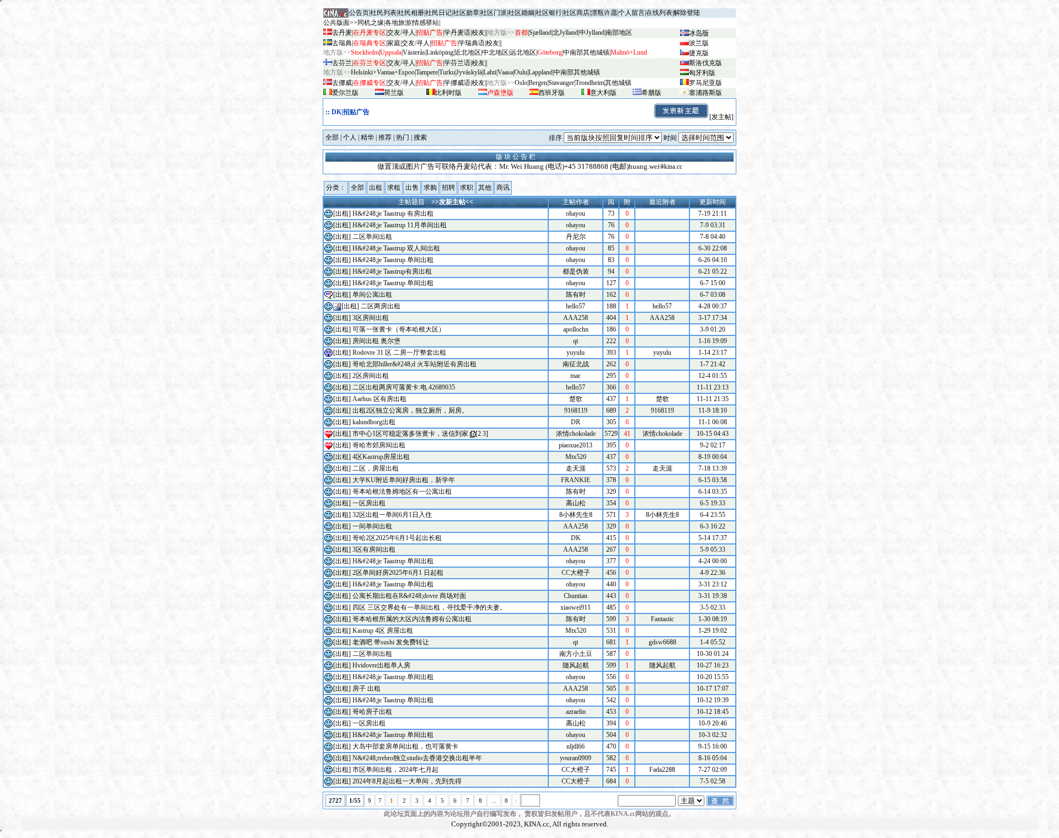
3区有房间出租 (373, 549)
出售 (412, 187)
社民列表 (383, 13)
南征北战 (576, 364)
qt (575, 341)
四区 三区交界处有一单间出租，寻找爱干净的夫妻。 (429, 607)
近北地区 (467, 52)
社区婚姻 (521, 13)
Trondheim (589, 83)
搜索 (420, 137)
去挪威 (342, 83)
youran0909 (575, 758)
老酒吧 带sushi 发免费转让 (390, 642)
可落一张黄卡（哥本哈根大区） (398, 329)
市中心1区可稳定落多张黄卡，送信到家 (410, 433)
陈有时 (576, 294)
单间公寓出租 (372, 294)
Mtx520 (575, 457)
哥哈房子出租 (372, 712)
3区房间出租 (370, 318)
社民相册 (411, 13)
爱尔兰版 (345, 93)
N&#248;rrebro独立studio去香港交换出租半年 (417, 758)
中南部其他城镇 (577, 72)
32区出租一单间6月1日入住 (392, 515)
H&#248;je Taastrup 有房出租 (393, 213)
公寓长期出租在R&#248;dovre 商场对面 (409, 596)
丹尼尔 (576, 237)
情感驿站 (426, 22)
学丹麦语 (457, 32)
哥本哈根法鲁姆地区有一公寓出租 (402, 491)
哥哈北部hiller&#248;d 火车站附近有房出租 (414, 364)
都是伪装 (576, 271)
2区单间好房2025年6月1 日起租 (397, 573)
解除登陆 (686, 13)
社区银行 (549, 13)
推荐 (385, 137)
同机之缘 (370, 22)
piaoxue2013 (575, 445)
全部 (332, 137)
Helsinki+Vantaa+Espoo (383, 72)
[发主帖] (721, 117)
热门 (402, 137)
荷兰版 (394, 93)
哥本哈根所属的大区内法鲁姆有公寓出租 (412, 619)
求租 (393, 187)
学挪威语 (457, 83)
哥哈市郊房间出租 (378, 445)
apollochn (576, 329)
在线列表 (659, 13)
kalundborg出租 (373, 422)
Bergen (537, 83)
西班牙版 (551, 93)
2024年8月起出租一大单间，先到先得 (407, 781)
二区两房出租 (380, 306)
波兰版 (699, 43)
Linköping (439, 52)
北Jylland (565, 32)
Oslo (521, 83)
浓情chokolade (576, 433)
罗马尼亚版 (705, 83)
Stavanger (561, 83)
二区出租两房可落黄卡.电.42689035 (403, 387)
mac (575, 376)
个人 (349, 137)
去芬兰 (342, 63)
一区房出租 (369, 503)
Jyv (469, 72)
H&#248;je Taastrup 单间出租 (393, 260)
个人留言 (631, 13)
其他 (484, 187)
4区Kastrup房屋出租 (381, 457)
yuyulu (575, 352)
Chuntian (575, 596)
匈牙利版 (702, 73)
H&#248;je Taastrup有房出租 (392, 271)
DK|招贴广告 (350, 112)
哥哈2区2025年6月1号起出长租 (397, 538)
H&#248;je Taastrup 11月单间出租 (399, 225)
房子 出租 (366, 688)
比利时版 (448, 93)
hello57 (575, 306)
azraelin (576, 712)
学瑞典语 (471, 43)
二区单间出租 (372, 237)
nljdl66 (575, 746)
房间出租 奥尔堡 (376, 341)
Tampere (427, 72)
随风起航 (576, 665)
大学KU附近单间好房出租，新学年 (403, 480)
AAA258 (575, 318)
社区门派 (493, 13)
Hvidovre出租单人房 (381, 665)
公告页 (359, 13)
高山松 (576, 503)
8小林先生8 (575, 515)
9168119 (575, 410)
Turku (447, 72)
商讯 (503, 187)
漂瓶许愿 (604, 13)
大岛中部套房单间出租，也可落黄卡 (405, 746)
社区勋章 (466, 13)
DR (575, 422)
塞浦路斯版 (705, 93)
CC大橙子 (575, 573)
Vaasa (505, 72)
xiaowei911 (575, 607)
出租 (375, 187)
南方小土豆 (575, 654)
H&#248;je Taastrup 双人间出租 (396, 248)
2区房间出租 (370, 376)
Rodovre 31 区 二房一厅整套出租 (399, 352)
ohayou (575, 213)
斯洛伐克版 (705, 63)
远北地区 (523, 52)
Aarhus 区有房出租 (379, 399)
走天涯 (576, 468)
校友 (478, 32)
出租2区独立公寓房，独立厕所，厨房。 (410, 410)
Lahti (489, 72)
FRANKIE (575, 480)
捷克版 (699, 53)
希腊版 (651, 93)
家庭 (393, 43)
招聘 (448, 187)
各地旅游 (398, 22)
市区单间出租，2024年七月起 (395, 769)
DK (576, 538)
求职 (466, 187)
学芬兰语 (457, 63)
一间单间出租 (372, 526)
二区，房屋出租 (375, 468)
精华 (367, 137)
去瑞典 (342, 43)
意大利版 (603, 93)
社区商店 (576, 13)
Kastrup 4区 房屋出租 (382, 630)
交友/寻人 (401, 32)
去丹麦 (342, 32)
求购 (430, 187)
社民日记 (438, 13)
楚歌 (575, 399)
